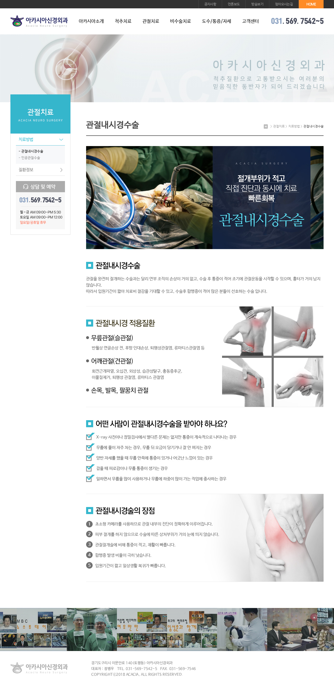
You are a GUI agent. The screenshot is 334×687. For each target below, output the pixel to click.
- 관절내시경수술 (31, 151)
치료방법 (41, 139)
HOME (311, 4)
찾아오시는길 (284, 4)
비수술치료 (180, 21)
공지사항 (210, 4)
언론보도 (234, 4)
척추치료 (123, 21)
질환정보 (40, 169)
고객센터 (250, 21)
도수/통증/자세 (216, 21)
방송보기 (257, 4)
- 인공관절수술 (29, 158)
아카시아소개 (91, 21)
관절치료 (150, 21)
